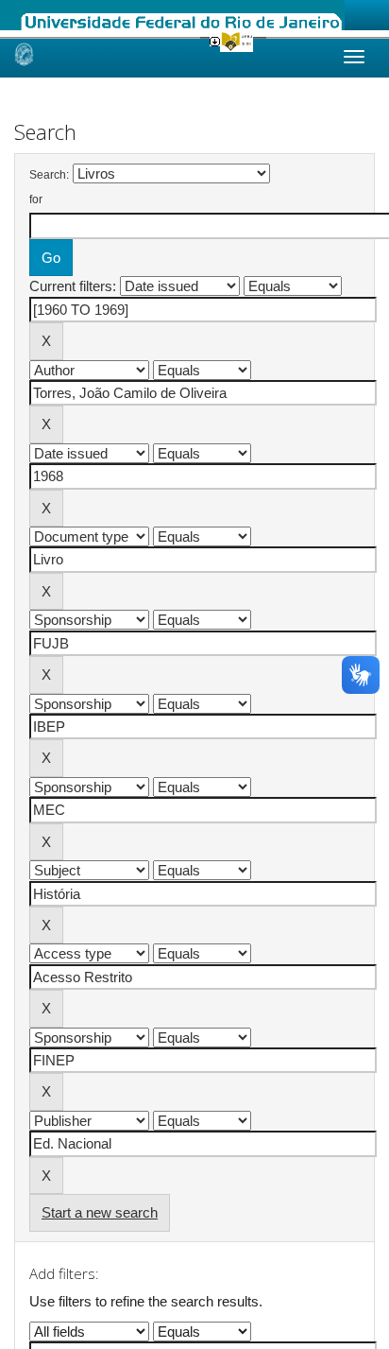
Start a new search (100, 1212)
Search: (49, 175)
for (35, 199)
